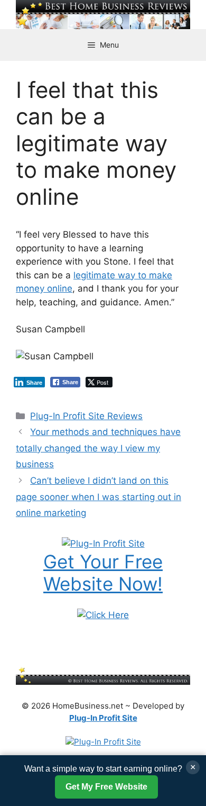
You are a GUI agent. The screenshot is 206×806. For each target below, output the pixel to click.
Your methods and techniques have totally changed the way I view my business (98, 448)
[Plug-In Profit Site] (103, 543)
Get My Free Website (106, 786)
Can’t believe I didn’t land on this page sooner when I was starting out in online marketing (98, 496)
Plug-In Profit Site (103, 718)
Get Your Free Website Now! (103, 572)
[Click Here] (103, 615)
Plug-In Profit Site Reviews (86, 416)
